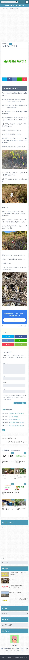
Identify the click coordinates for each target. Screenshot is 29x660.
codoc (24, 325)
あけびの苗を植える (14, 416)
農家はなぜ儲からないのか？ (16, 425)
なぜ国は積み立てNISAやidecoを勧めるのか (16, 586)
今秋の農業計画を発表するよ (16, 422)
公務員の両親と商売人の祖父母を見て (16, 442)
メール (5, 382)
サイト (4, 389)
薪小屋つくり (13, 579)
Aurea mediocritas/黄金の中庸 (17, 599)
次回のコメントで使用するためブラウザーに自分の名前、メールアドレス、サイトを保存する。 (14, 397)
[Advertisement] (14, 25)
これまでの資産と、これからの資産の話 (17, 573)
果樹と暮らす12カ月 (14, 419)
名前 (4, 376)
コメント (5, 363)
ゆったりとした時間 (15, 592)
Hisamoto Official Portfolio (14, 5)
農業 (3, 409)
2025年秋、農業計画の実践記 (16, 413)
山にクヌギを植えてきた (9, 438)
